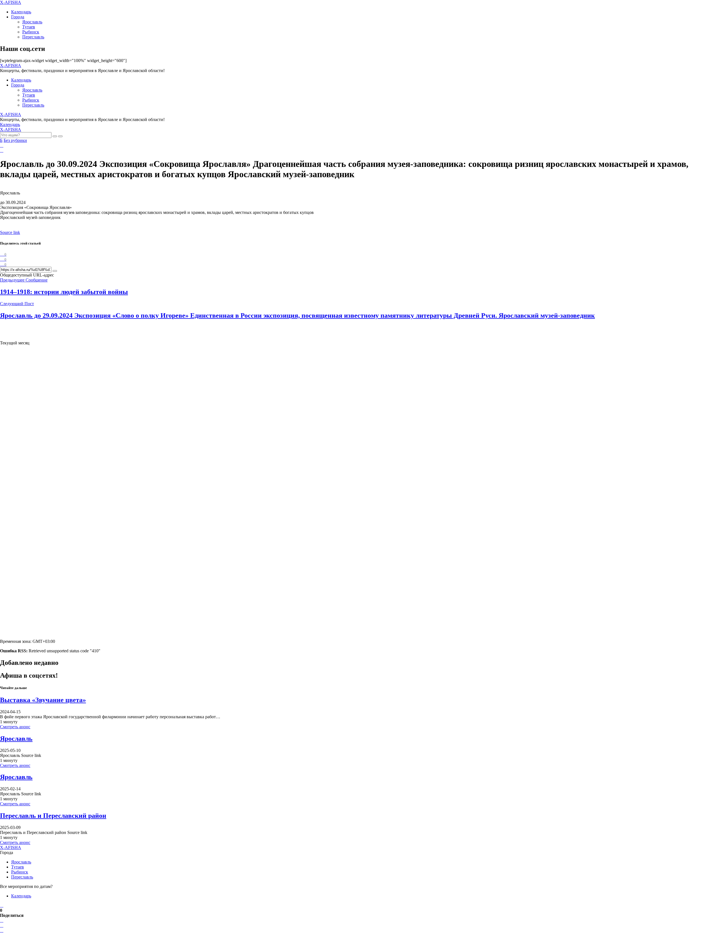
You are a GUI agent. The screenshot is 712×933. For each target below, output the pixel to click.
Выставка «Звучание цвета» (43, 700)
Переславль (33, 36)
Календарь (21, 11)
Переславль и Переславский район (53, 815)
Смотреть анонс (15, 726)
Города (17, 16)
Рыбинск (30, 31)
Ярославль (32, 21)
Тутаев (28, 26)
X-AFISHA (10, 2)
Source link (10, 232)
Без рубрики (15, 140)
